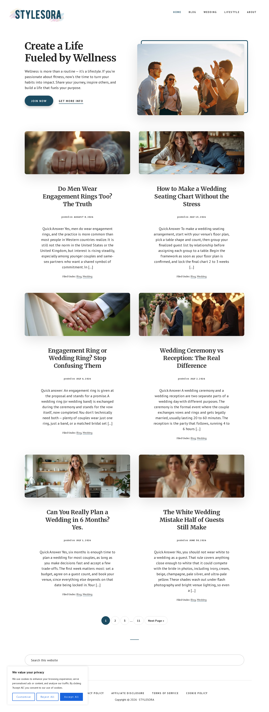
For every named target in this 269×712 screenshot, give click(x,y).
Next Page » (156, 622)
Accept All (71, 696)
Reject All (48, 696)
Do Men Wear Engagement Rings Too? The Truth (77, 196)
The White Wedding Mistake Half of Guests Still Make (191, 520)
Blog (79, 276)
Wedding (87, 276)
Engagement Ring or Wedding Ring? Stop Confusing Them (77, 358)
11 (140, 620)
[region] (47, 685)
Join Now (39, 101)
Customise (23, 696)
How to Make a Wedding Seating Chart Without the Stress (191, 196)
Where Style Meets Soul (36, 14)
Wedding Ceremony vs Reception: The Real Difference (191, 358)
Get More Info (71, 101)
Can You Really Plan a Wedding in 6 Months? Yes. (77, 520)
